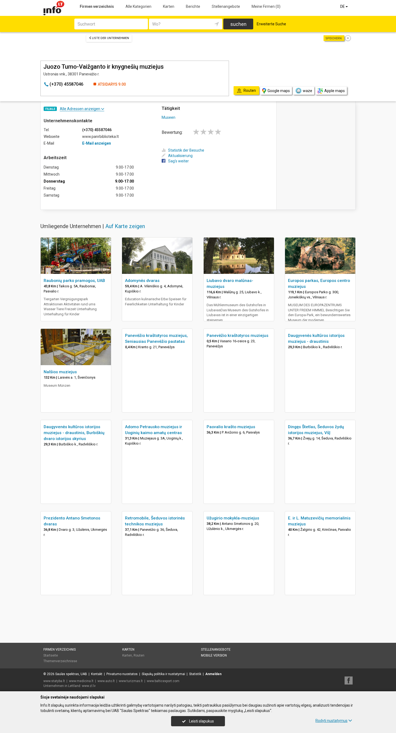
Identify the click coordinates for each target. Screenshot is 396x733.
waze (307, 91)
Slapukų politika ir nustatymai (163, 674)
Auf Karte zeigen (125, 226)
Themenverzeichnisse (60, 661)
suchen (238, 24)
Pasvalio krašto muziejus (231, 426)
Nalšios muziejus (60, 371)
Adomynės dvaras (142, 280)
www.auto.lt (106, 681)
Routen (139, 655)
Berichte (193, 6)
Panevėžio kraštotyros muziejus (237, 335)
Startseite (50, 655)
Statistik (195, 674)
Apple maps (334, 91)
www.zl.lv (89, 686)
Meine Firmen (266, 6)
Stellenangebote (226, 6)
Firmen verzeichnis (97, 6)
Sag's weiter (178, 161)
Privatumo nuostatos (122, 674)
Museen (168, 117)
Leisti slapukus (201, 721)
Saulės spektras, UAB (71, 674)
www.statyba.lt (54, 681)
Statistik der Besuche (186, 150)
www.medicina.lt (81, 681)
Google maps (279, 91)
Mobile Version (214, 655)
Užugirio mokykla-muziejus (233, 518)
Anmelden (213, 674)
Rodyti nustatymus (331, 720)
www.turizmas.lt (131, 681)
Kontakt (96, 674)
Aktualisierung (180, 155)
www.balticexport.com (163, 681)
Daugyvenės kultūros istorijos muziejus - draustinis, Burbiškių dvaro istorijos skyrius (74, 432)
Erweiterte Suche (271, 24)
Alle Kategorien (138, 6)
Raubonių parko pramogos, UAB (74, 280)
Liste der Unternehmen (110, 38)
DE (343, 6)
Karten (168, 6)
